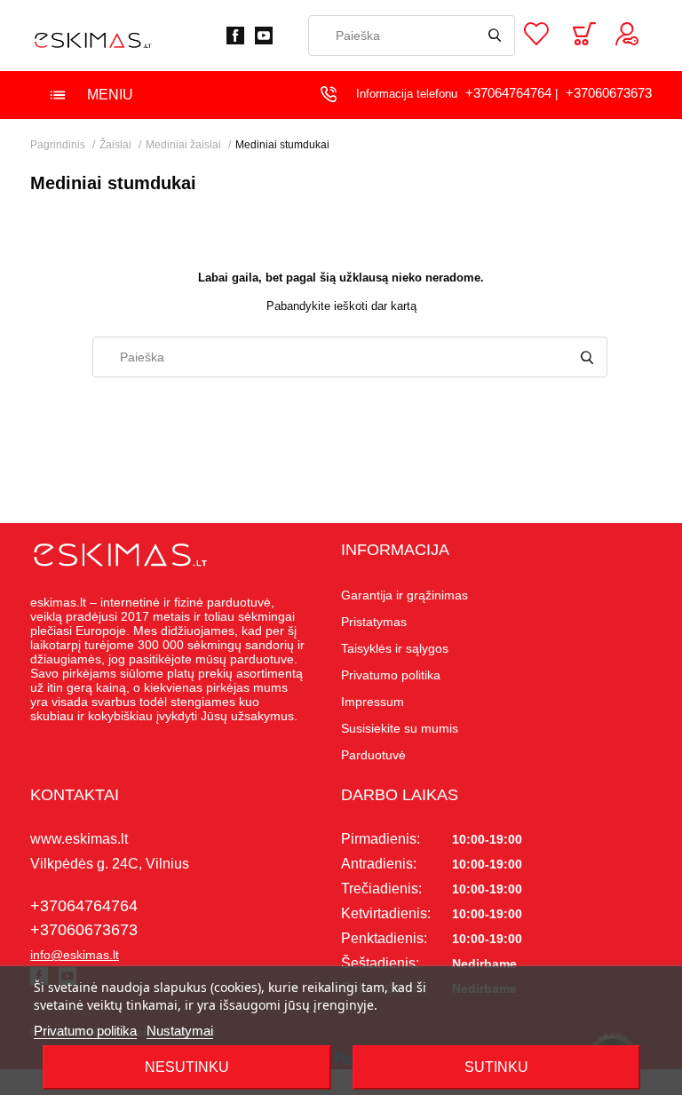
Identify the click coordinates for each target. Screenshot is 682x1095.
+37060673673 (609, 92)
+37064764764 (508, 92)
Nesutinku (187, 1067)
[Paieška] (494, 35)
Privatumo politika (85, 1030)
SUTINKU (496, 1067)
